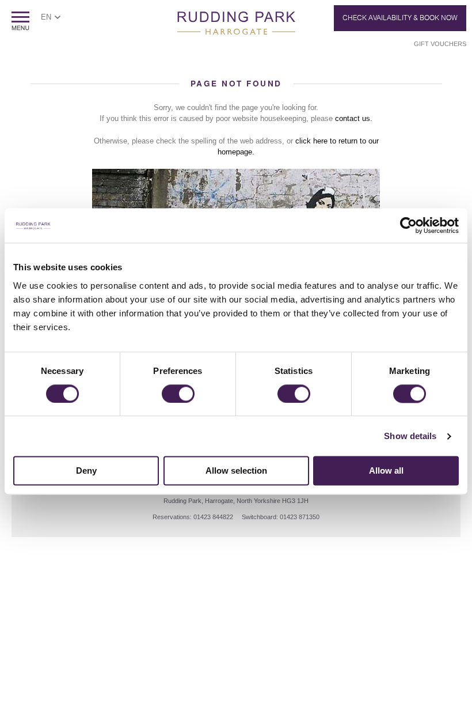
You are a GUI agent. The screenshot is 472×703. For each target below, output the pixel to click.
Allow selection (236, 471)
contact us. (353, 118)
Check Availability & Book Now (400, 18)
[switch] (178, 393)
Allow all (386, 471)
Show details (410, 436)
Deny (86, 471)
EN (46, 17)
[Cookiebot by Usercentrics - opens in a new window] (408, 225)
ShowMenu (20, 21)
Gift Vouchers (440, 43)
